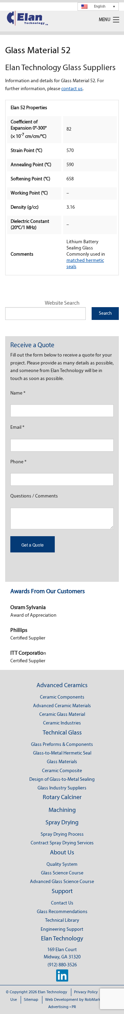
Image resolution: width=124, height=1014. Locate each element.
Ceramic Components (62, 697)
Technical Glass (62, 733)
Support (62, 892)
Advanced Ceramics (62, 686)
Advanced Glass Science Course (62, 881)
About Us (62, 853)
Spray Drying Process (62, 834)
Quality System (62, 864)
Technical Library (62, 920)
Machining (62, 810)
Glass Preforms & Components (62, 744)
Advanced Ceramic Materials (62, 706)
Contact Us (62, 903)
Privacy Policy (86, 992)
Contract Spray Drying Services (62, 843)
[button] (98, 6)
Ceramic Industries (62, 723)
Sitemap (31, 1000)
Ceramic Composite (62, 771)
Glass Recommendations (62, 912)
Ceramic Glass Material (62, 714)
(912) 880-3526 (62, 965)
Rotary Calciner (62, 798)
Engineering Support (62, 929)
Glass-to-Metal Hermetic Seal (62, 753)
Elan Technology (62, 939)
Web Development (61, 1000)
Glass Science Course (62, 873)
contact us (72, 89)
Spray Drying (62, 823)
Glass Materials (62, 762)
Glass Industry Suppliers (62, 788)
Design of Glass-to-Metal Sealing (62, 779)
